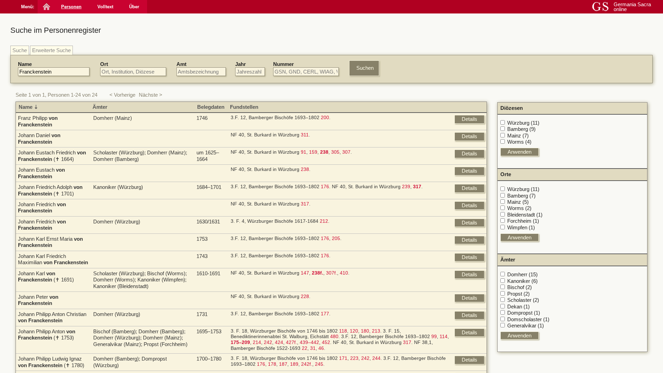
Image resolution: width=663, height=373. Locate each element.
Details (469, 119)
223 (354, 358)
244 (376, 358)
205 (336, 238)
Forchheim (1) (523, 221)
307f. (331, 273)
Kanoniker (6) (522, 281)
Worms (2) (519, 208)
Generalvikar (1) (525, 325)
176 (325, 186)
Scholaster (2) (523, 300)
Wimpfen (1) (521, 227)
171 (343, 358)
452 (326, 342)
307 (346, 152)
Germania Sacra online (632, 6)
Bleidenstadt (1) (524, 215)
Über (134, 6)
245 (319, 364)
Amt (181, 64)
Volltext (105, 6)
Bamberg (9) (521, 129)
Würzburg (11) (523, 123)
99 (434, 336)
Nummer (283, 64)
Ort (104, 64)
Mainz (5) (518, 202)
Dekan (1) (518, 306)
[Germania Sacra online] (46, 6)
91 (303, 152)
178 (272, 364)
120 (354, 331)
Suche (19, 50)
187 (283, 364)
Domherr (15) (522, 274)
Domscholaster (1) (528, 319)
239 (406, 186)
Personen (71, 6)
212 (324, 221)
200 (325, 117)
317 (305, 204)
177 (325, 313)
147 (305, 273)
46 (321, 348)
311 (305, 134)
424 (279, 342)
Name (25, 64)
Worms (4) (519, 142)
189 (294, 364)
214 (257, 342)
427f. (291, 342)
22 (304, 348)
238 (305, 169)
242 (268, 342)
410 (344, 273)
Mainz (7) (518, 135)
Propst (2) (518, 294)
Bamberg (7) (521, 196)
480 (334, 336)
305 (335, 152)
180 (365, 331)
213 (376, 331)
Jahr (240, 64)
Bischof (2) (519, 287)
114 (444, 336)
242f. (306, 364)
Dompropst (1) (523, 313)
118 (343, 331)
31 (313, 348)
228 (305, 296)
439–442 (309, 342)
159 (313, 152)
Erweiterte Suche (51, 50)
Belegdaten (210, 107)
